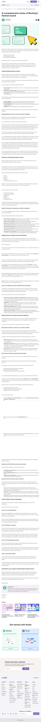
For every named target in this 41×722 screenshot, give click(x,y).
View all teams (11, 702)
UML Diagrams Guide (27, 703)
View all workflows (12, 700)
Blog (33, 687)
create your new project (8, 247)
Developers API (19, 687)
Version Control (12, 691)
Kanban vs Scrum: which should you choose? (20, 615)
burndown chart (8, 384)
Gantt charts (8, 378)
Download (3, 695)
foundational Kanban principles (21, 97)
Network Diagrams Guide (28, 700)
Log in (28, 1)
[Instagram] (5, 713)
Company (34, 684)
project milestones (19, 368)
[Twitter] (8, 714)
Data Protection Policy (35, 696)
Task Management (12, 687)
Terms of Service (35, 703)
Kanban (3, 74)
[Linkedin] (10, 713)
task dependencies (11, 368)
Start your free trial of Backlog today (26, 578)
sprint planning (10, 390)
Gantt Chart (11, 695)
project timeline (23, 375)
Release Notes (19, 697)
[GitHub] (13, 713)
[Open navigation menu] (38, 1)
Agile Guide (27, 694)
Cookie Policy (34, 701)
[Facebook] (2, 713)
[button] (36, 678)
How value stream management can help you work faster (8, 616)
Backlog (3, 63)
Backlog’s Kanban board (6, 160)
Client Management (12, 698)
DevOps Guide (27, 696)
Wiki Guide (15, 301)
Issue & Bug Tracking (11, 689)
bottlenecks (9, 94)
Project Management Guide (27, 685)
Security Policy (34, 697)
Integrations (4, 693)
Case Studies (4, 691)
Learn (18, 689)
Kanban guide (25, 109)
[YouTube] (16, 713)
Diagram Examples (20, 693)
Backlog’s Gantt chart (8, 365)
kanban (3, 597)
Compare (18, 691)
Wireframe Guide (28, 692)
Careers (33, 686)
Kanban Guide (27, 697)
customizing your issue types (19, 264)
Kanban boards (17, 66)
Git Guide (26, 690)
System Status (19, 686)
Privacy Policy (34, 699)
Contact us (36, 5)
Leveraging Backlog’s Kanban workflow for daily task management (33, 616)
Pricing (3, 689)
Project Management (11, 685)
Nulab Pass (3, 687)
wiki (4, 298)
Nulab (7, 63)
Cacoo (3, 686)
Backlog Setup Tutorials (19, 696)
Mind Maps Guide (28, 705)
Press (33, 689)
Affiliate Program (35, 693)
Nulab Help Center (20, 684)
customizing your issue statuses (20, 253)
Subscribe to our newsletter (25, 711)
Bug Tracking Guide (27, 688)
